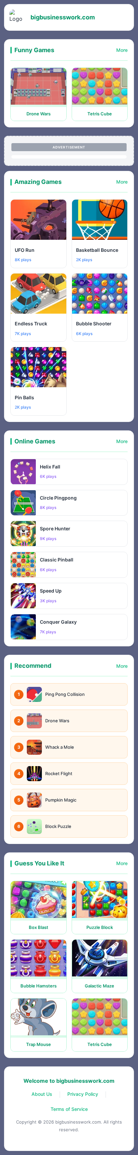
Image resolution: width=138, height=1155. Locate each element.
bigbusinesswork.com (62, 17)
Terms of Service (69, 1109)
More (122, 50)
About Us (41, 1094)
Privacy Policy (82, 1094)
